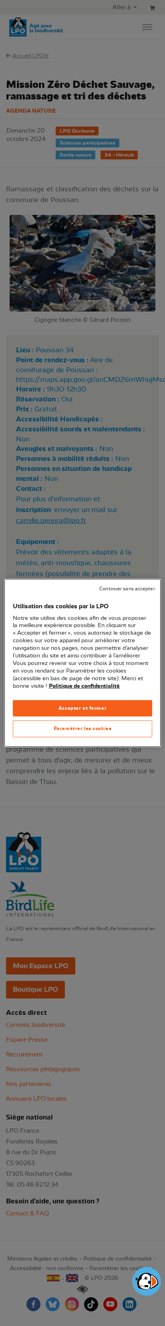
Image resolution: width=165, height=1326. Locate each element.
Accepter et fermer (82, 708)
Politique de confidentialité (84, 686)
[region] (82, 663)
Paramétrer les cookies (83, 728)
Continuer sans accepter (127, 589)
